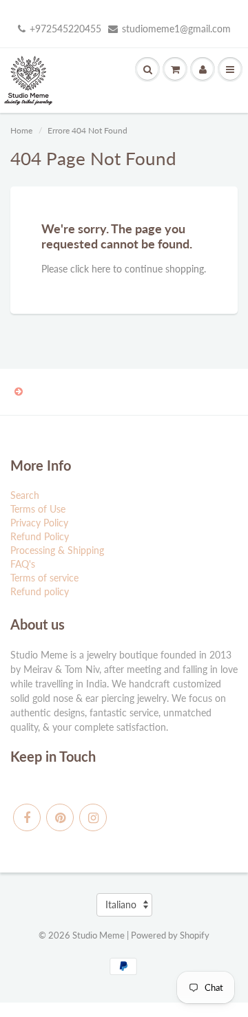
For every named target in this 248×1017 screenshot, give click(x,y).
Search (24, 495)
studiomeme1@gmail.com (176, 28)
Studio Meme (98, 935)
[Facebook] (27, 817)
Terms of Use (37, 509)
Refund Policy (39, 536)
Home (21, 130)
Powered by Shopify (170, 935)
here (101, 269)
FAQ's (22, 564)
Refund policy (39, 591)
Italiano (120, 904)
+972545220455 (65, 28)
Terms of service (44, 578)
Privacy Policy (39, 522)
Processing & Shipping (57, 550)
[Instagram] (93, 817)
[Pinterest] (60, 817)
